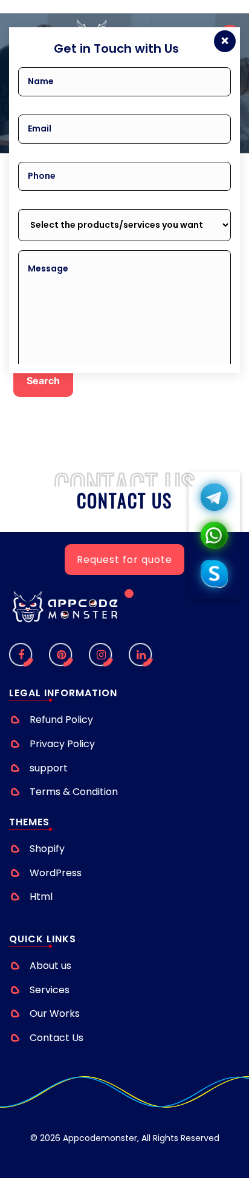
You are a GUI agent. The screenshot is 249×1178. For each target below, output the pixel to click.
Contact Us (56, 1038)
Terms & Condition (74, 792)
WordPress (56, 873)
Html (41, 896)
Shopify (47, 849)
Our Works (55, 1013)
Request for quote (124, 560)
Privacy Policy (62, 744)
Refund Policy (61, 720)
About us (50, 966)
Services (50, 990)
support (49, 768)
